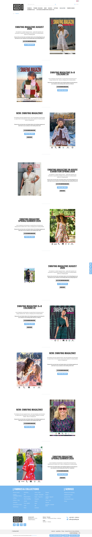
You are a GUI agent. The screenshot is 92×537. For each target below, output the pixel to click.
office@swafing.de (74, 519)
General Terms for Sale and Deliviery (72, 531)
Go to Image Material (29, 44)
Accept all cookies (74, 535)
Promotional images (62, 90)
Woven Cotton (16, 492)
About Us (53, 531)
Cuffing (14, 498)
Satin (36, 503)
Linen (25, 505)
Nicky (25, 507)
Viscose (47, 502)
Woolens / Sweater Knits (49, 505)
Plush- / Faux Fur (39, 497)
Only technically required (56, 535)
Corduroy (15, 502)
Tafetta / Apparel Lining (49, 497)
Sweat (46, 494)
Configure (66, 535)
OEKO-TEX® (37, 492)
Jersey (25, 501)
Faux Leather (27, 503)
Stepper (47, 492)
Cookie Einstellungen (74, 533)
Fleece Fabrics (27, 496)
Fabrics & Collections (26, 489)
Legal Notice (58, 531)
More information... (34, 535)
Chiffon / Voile (16, 500)
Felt (24, 494)
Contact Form (67, 497)
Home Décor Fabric (17, 504)
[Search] (55, 4)
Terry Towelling (27, 499)
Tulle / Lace (48, 500)
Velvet (36, 501)
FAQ (79, 533)
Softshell (37, 507)
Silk (35, 505)
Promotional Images (62, 187)
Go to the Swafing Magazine (29, 41)
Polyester (37, 499)
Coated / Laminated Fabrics (17, 495)
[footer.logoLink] (17, 519)
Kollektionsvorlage (68, 494)
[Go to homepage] (18, 7)
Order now (29, 137)
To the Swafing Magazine (62, 86)
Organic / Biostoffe (39, 494)
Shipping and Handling (69, 492)
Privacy (62, 531)
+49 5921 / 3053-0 (74, 517)
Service (69, 489)
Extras (65, 501)
